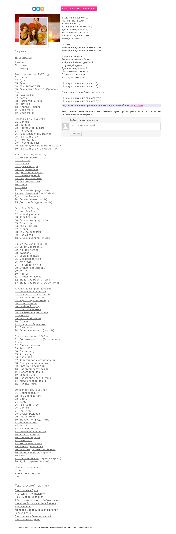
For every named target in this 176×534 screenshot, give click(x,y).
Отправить (76, 134)
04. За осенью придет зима (32, 220)
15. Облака (22, 384)
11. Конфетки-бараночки (30, 324)
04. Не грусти (23, 130)
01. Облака (22, 121)
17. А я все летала (27, 458)
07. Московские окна (28, 309)
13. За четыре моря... (28, 282)
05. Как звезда (24, 354)
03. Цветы (21, 398)
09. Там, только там (27, 181)
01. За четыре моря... (28, 246)
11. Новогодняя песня (29, 372)
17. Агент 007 (23, 440)
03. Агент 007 (23, 348)
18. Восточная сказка (28, 443)
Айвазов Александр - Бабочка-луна (37, 500)
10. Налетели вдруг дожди (32, 369)
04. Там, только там (27, 86)
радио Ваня (136, 105)
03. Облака (22, 163)
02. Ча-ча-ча (23, 124)
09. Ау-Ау (21, 270)
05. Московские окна (28, 258)
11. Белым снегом (26, 422)
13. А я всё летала (27, 428)
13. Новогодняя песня (29, 378)
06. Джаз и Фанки (26, 226)
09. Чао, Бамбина (26, 416)
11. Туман (21, 187)
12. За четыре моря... (28, 279)
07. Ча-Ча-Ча (23, 410)
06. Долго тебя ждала (29, 172)
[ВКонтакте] (34, 9)
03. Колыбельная (26, 217)
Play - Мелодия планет (29, 496)
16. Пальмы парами (27, 437)
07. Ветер (21, 98)
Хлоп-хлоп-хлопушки (28, 473)
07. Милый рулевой (27, 175)
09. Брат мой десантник (30, 366)
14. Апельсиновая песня (30, 381)
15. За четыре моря (27, 434)
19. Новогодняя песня (29, 446)
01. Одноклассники (27, 393)
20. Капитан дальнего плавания (35, 449)
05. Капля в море (26, 303)
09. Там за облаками (28, 318)
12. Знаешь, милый (27, 375)
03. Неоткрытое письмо (30, 127)
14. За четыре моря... (28, 330)
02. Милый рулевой (27, 214)
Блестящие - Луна (26, 490)
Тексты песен (24, 527)
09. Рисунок (22, 104)
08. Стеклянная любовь (30, 267)
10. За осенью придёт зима (32, 419)
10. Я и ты (21, 273)
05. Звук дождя (24, 89)
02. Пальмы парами (27, 345)
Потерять (21, 65)
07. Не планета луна (28, 264)
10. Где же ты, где (26, 148)
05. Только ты (23, 223)
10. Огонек (21, 321)
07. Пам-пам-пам (25, 139)
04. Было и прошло (27, 255)
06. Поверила (23, 357)
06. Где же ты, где (26, 136)
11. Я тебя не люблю (28, 276)
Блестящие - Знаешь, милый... (34, 516)
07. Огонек (21, 229)
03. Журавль (23, 253)
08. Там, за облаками (28, 178)
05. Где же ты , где (27, 404)
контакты (34, 527)
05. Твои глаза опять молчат (33, 133)
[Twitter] (38, 9)
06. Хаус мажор (25, 95)
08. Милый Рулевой (27, 413)
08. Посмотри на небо (29, 101)
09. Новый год (24, 235)
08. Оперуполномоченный (31, 363)
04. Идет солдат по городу (32, 300)
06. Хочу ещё (23, 261)
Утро (18, 470)
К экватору (21, 68)
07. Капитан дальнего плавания (35, 360)
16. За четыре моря (27, 452)
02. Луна (20, 80)
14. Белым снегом (26, 199)
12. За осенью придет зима (32, 190)
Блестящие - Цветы (27, 519)
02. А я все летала (27, 250)
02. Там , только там (28, 395)
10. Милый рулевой (27, 238)
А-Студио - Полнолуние (30, 493)
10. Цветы (21, 184)
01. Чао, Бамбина (26, 211)
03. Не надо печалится (29, 297)
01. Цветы (21, 77)
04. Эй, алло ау (25, 351)
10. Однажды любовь (28, 107)
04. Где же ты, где (26, 166)
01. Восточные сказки (28, 339)
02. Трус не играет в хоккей (32, 294)
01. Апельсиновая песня (30, 291)
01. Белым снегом (26, 157)
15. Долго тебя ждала (29, 202)
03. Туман (21, 83)
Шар (17, 476)
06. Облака (22, 407)
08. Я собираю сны (27, 142)
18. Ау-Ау (21, 461)
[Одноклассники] (42, 9)
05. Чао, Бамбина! (26, 169)
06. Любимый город (27, 306)
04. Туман (21, 401)
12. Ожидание (24, 327)
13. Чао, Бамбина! (26, 193)
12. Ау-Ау (21, 425)
